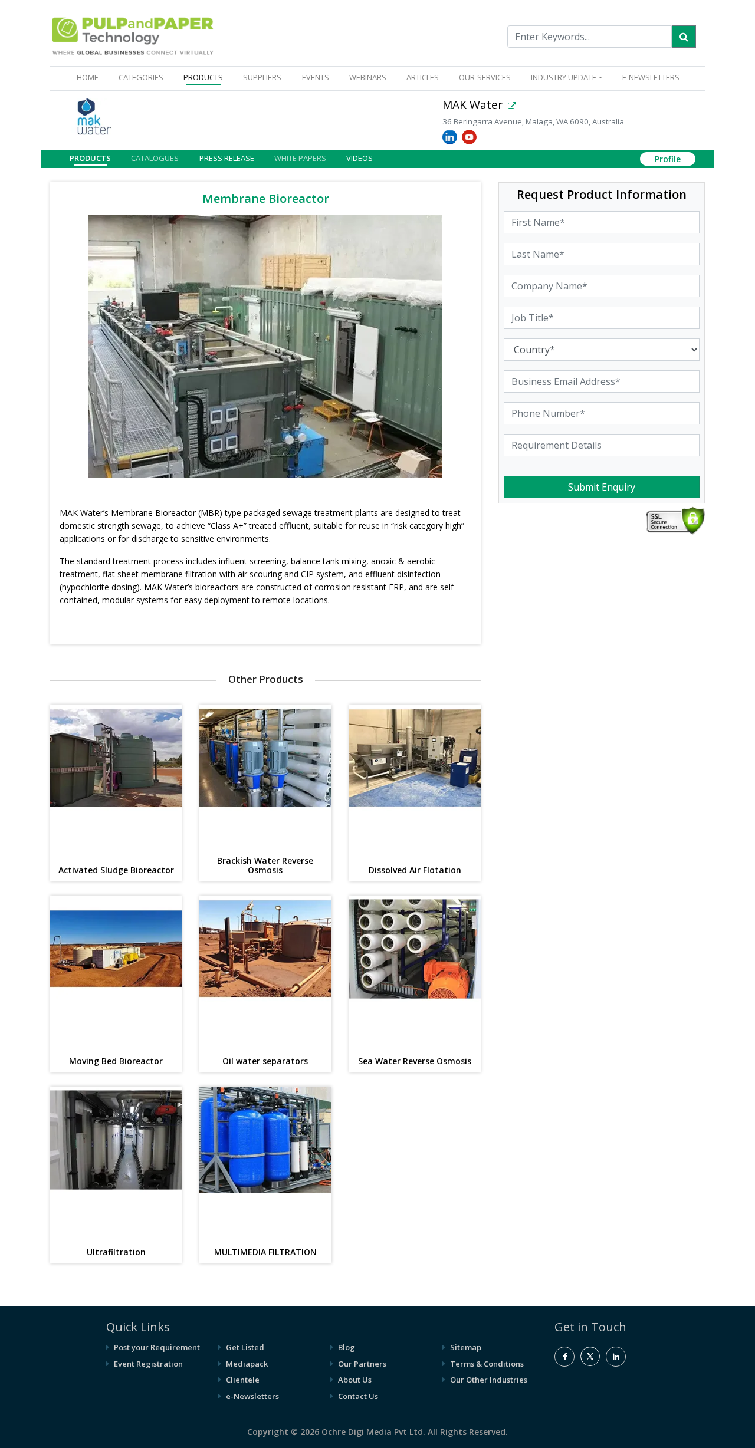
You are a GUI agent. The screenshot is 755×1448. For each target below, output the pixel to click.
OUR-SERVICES (485, 77)
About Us (355, 1379)
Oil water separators (265, 1062)
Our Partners (362, 1363)
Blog (346, 1347)
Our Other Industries (488, 1379)
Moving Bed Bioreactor (116, 1062)
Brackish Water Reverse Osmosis (265, 866)
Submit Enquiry (601, 487)
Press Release (226, 157)
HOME (90, 77)
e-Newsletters (651, 77)
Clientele (243, 1379)
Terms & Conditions (487, 1363)
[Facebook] (564, 1357)
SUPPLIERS (262, 77)
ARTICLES (422, 77)
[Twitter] (590, 1363)
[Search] (684, 36)
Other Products (265, 679)
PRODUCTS (203, 77)
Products (90, 157)
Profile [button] (668, 158)
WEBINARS (367, 77)
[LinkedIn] (616, 1357)
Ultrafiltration (116, 1253)
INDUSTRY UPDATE (563, 77)
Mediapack (247, 1363)
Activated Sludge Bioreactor (116, 870)
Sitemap (465, 1347)
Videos (359, 157)
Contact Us (358, 1396)
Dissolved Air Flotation (415, 870)
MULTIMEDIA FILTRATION (265, 1253)
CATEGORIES (141, 77)
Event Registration (148, 1363)
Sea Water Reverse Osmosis (414, 1062)
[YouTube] (470, 136)
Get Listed (245, 1347)
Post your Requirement (157, 1347)
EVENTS (315, 77)
